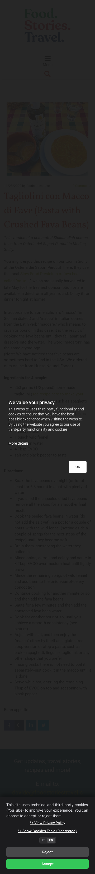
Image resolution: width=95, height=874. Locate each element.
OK (77, 467)
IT (43, 840)
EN (51, 840)
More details (18, 443)
